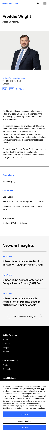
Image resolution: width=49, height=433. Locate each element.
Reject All (24, 428)
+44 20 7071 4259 (13, 81)
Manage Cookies (24, 421)
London (6, 84)
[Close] (46, 384)
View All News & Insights (24, 316)
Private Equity (9, 182)
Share (21, 89)
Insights (6, 348)
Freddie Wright (17, 16)
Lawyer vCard (5, 88)
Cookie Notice (8, 403)
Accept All (24, 414)
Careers (6, 344)
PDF (11, 88)
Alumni (6, 352)
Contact (6, 365)
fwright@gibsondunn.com (14, 78)
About (5, 340)
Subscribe (7, 369)
